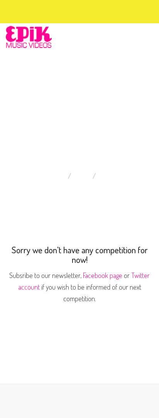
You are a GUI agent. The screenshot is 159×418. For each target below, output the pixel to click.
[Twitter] (31, 10)
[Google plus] (38, 10)
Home (83, 175)
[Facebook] (24, 10)
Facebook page (102, 275)
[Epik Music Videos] (29, 36)
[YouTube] (44, 10)
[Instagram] (51, 10)
